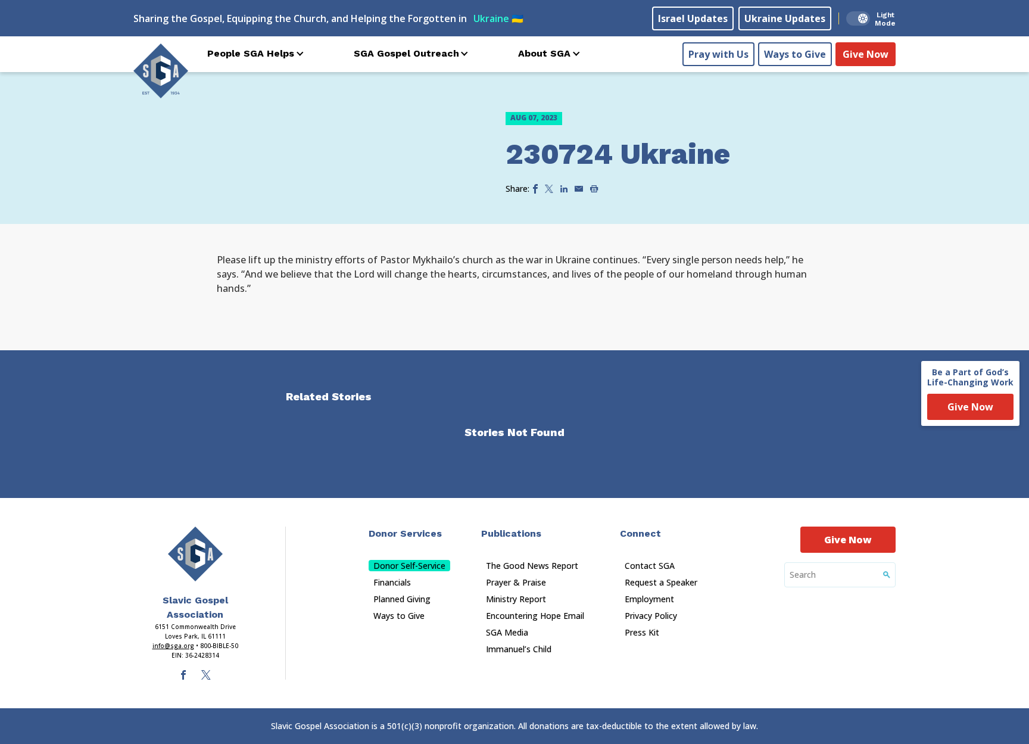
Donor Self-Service (409, 565)
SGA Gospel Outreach (406, 53)
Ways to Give (795, 54)
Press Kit (642, 632)
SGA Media (507, 632)
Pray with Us (718, 54)
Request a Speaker (661, 582)
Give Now (865, 54)
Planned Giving (402, 599)
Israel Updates (693, 18)
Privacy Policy (651, 615)
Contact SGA (650, 565)
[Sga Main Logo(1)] (195, 554)
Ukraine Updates (784, 18)
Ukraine (498, 18)
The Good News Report (532, 565)
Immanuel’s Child (518, 649)
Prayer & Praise (516, 582)
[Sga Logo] (160, 70)
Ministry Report (516, 599)
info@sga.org (173, 646)
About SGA (544, 53)
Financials (392, 582)
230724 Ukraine (618, 154)
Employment (649, 599)
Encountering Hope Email (535, 615)
